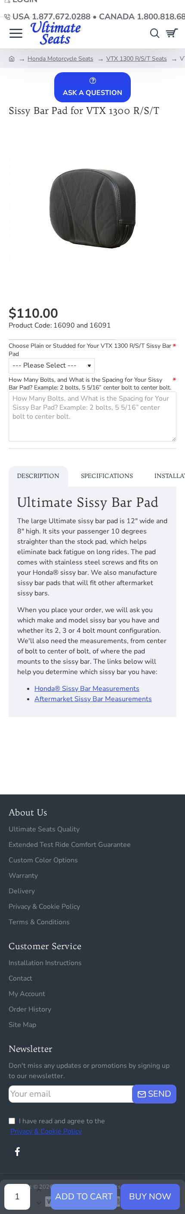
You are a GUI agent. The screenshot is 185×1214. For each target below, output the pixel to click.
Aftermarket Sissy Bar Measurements (93, 699)
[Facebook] (17, 1151)
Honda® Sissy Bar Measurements (86, 688)
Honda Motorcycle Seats (60, 59)
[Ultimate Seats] (16, 33)
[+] (38, 1190)
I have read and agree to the (57, 1126)
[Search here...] (152, 33)
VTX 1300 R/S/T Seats (136, 59)
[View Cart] (173, 33)
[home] (12, 58)
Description (38, 476)
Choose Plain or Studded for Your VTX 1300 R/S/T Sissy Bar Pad (90, 350)
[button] (84, 1197)
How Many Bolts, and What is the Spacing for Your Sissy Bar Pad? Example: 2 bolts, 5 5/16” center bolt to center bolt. (90, 384)
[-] (38, 1203)
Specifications (107, 476)
